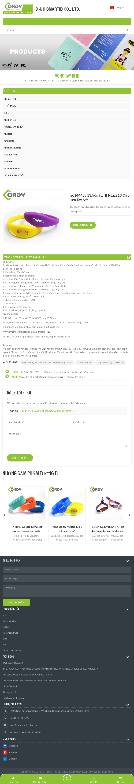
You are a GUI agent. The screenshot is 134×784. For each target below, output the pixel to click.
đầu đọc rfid (10, 154)
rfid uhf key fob (10, 686)
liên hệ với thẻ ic (10, 692)
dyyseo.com (107, 771)
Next (129, 514)
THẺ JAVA (10, 105)
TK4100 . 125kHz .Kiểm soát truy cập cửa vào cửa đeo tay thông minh (59, 372)
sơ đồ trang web (10, 632)
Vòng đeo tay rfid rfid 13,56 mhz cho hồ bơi (67, 528)
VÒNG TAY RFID (13, 126)
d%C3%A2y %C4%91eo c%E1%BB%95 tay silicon (47, 362)
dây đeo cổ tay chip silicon (110, 362)
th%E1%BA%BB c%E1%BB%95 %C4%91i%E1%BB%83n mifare (34, 680)
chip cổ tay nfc (85, 362)
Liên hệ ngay (80, 225)
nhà (4, 615)
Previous (4, 514)
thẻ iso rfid (10, 98)
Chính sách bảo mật (12, 650)
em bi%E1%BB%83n (13, 662)
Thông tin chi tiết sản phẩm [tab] (25, 257)
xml (4, 644)
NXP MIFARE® (12, 168)
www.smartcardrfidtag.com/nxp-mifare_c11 (26, 331)
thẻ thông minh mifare (13, 698)
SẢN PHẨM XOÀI (14, 175)
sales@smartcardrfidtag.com (24, 725)
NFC (6, 112)
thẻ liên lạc (10, 119)
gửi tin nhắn (20, 457)
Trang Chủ (32, 80)
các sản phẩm (9, 621)
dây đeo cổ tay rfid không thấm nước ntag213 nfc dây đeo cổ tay (53, 377)
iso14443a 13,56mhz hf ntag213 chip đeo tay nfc (47, 410)
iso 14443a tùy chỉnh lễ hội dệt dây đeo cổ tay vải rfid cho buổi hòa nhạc (107, 529)
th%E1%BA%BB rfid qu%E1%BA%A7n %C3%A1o (27, 674)
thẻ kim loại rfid (12, 147)
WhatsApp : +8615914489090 (25, 732)
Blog (5, 638)
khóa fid (8, 161)
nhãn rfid (9, 140)
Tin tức (6, 626)
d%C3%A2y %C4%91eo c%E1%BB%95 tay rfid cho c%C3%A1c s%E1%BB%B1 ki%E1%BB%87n (50, 668)
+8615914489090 (19, 717)
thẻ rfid (8, 133)
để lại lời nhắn (67, 778)
